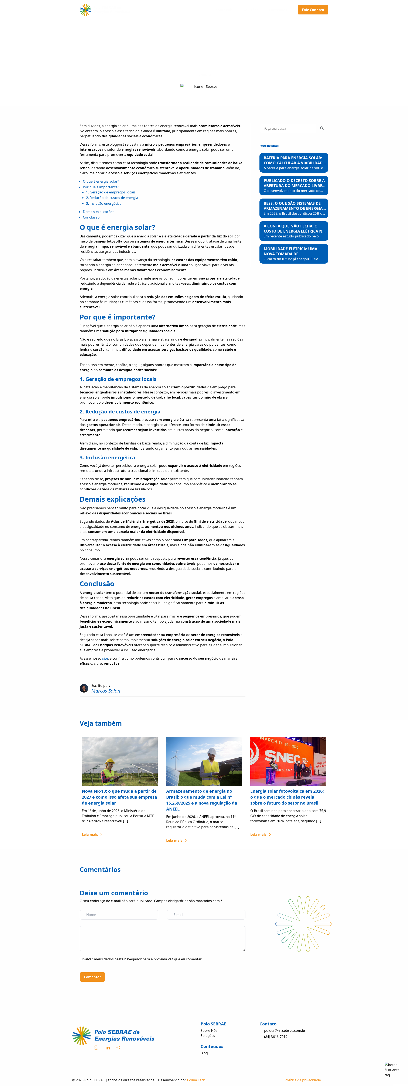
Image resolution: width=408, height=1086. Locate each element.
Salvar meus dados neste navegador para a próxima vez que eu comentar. (142, 959)
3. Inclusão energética (103, 203)
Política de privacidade (303, 1080)
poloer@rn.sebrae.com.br (285, 1030)
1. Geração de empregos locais (111, 192)
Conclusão (91, 217)
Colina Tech (196, 1080)
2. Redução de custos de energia (112, 197)
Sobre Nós (224, 9)
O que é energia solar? (101, 181)
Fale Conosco (313, 9)
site (105, 658)
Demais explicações (98, 211)
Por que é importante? (101, 187)
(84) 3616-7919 (275, 1036)
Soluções (250, 9)
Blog (204, 1053)
